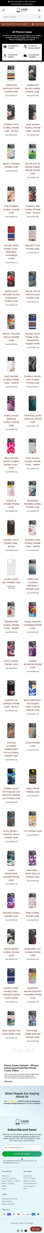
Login (4, 1189)
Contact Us (28, 1176)
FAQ (25, 1189)
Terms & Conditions (9, 1199)
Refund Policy (7, 1201)
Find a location (30, 1178)
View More (8, 1081)
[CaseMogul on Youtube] (26, 1231)
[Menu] (3, 10)
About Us (5, 1176)
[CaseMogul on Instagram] (18, 1231)
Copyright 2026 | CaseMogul (22, 1223)
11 (28, 1050)
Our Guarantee (29, 1186)
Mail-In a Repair (8, 1184)
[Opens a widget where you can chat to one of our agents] (36, 1229)
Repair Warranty (8, 1204)
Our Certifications (30, 1184)
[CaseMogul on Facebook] (22, 1231)
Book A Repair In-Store (11, 1181)
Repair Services (30, 1181)
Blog (4, 1186)
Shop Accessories (9, 1178)
